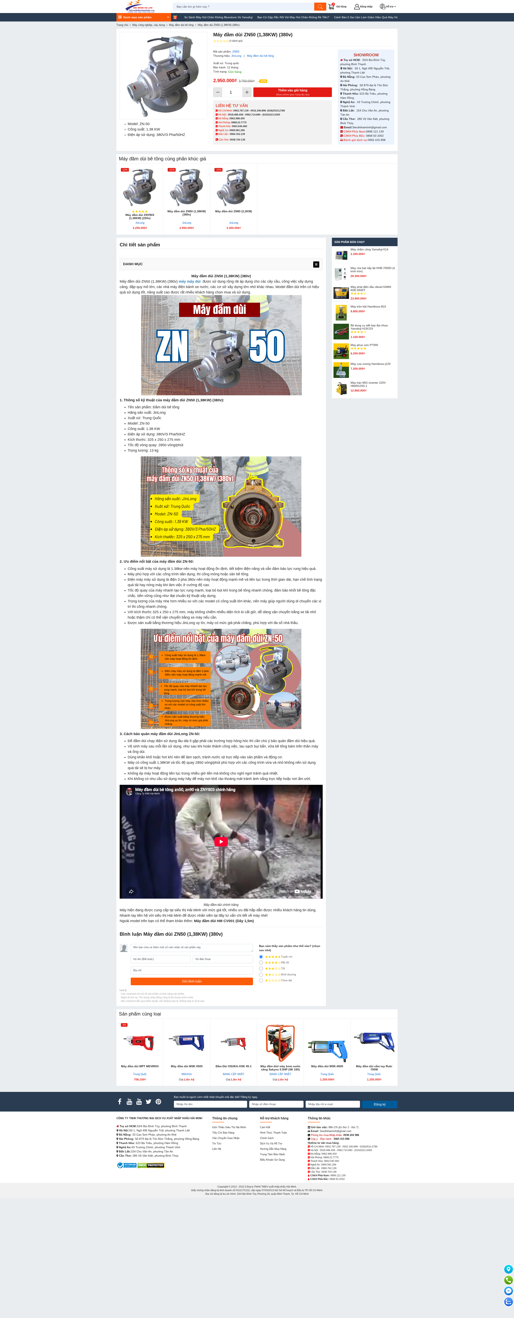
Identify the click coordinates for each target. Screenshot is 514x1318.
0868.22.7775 (239, 122)
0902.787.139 (241, 110)
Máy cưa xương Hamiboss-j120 (371, 363)
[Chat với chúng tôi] (508, 1302)
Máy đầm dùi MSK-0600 (327, 1066)
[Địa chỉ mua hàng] (508, 1269)
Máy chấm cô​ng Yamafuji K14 (369, 249)
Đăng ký (380, 1104)
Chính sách (267, 1138)
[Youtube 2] (139, 1102)
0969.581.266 (237, 130)
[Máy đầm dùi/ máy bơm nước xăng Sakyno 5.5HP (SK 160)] (280, 1042)
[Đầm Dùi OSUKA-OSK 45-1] (233, 1042)
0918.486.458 (235, 114)
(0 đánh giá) (236, 40)
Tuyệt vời (286, 956)
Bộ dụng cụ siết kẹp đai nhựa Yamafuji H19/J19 (369, 327)
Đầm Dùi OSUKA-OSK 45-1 (234, 1066)
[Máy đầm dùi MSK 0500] (186, 1042)
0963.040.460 (239, 126)
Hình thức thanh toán (273, 1132)
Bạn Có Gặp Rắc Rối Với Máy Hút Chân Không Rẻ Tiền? (238, 17)
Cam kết (265, 1127)
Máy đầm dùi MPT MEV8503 (140, 1066)
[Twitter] (148, 1102)
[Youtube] (129, 1102)
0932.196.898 (258, 110)
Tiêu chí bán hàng (223, 1132)
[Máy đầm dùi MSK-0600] (327, 1042)
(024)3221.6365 (271, 114)
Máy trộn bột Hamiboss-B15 (368, 306)
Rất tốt (285, 962)
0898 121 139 (375, 131)
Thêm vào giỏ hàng (292, 92)
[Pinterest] (158, 1102)
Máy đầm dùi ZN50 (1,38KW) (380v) (186, 213)
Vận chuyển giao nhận (226, 1138)
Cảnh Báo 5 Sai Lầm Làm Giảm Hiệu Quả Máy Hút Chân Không (319, 17)
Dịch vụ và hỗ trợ (271, 1143)
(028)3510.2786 (276, 110)
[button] (389, 7)
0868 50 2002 (375, 135)
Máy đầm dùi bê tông (260, 55)
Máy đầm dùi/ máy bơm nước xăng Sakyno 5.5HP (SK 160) (280, 1068)
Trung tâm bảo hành (272, 1154)
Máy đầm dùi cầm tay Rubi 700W (374, 1068)
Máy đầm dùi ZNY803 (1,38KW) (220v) (139, 216)
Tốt (283, 968)
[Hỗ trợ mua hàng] (508, 1280)
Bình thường (288, 974)
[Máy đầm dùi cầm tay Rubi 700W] (374, 1042)
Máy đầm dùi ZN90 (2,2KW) (233, 211)
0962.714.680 (252, 114)
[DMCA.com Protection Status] (150, 1165)
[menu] (316, 264)
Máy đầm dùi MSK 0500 (187, 1066)
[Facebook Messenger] (508, 1291)
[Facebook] (119, 1102)
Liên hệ (216, 1148)
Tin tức (216, 1143)
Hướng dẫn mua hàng (273, 1148)
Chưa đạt (286, 980)
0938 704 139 (329, 1171)
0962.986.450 (237, 118)
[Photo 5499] (163, 75)
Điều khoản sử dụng (272, 1159)
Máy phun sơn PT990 (364, 345)
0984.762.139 (237, 134)
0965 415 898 (377, 140)
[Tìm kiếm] (320, 7)
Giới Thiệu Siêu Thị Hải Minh (229, 1127)
